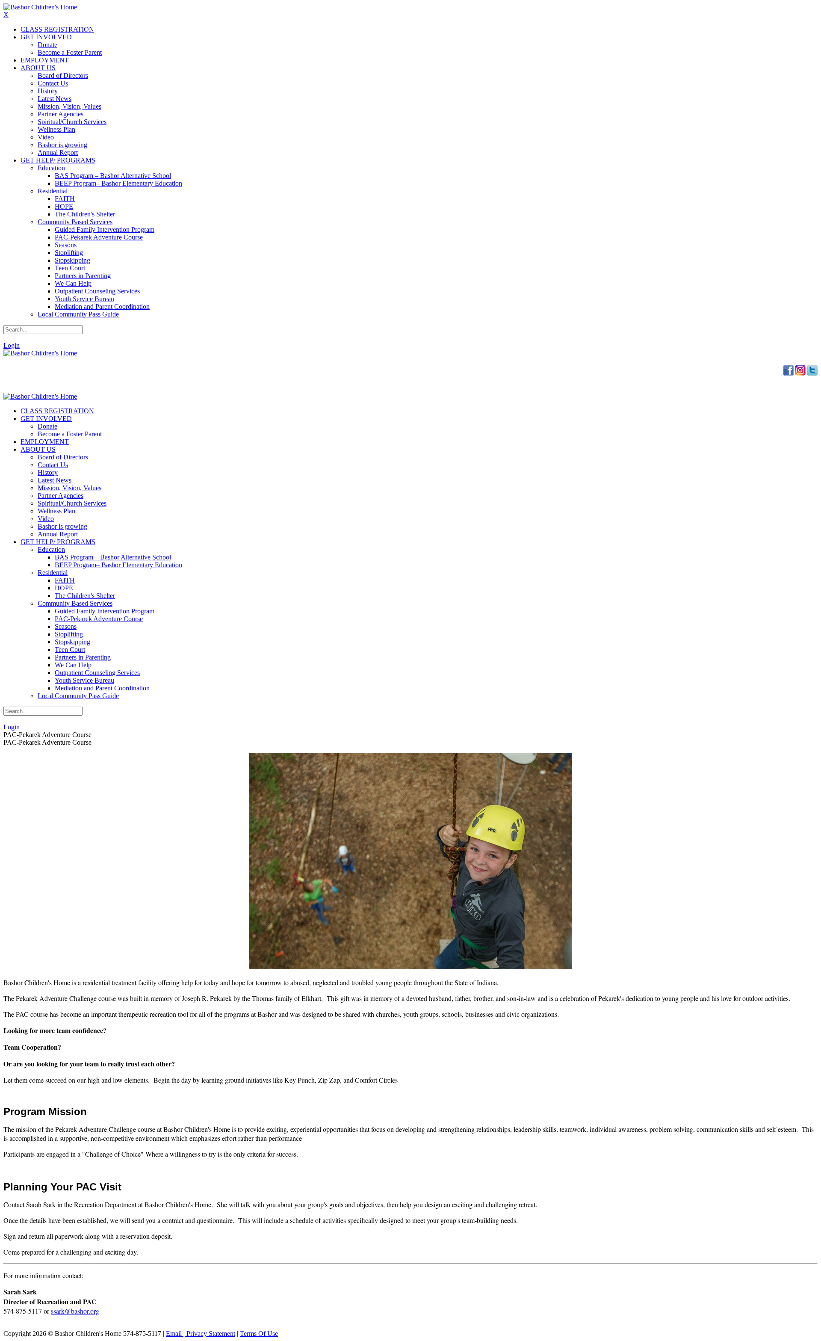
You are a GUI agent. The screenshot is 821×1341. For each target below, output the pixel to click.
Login (11, 345)
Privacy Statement (210, 1333)
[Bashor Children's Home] (40, 7)
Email (174, 1333)
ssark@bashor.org (75, 1310)
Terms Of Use (259, 1333)
